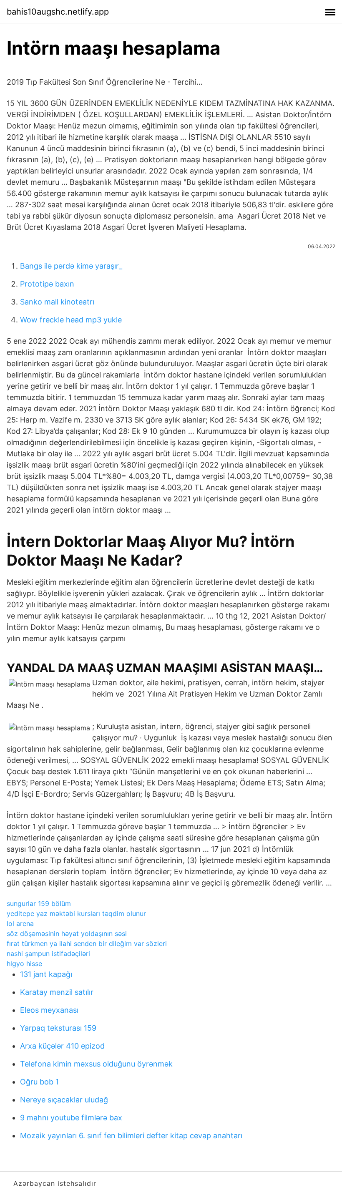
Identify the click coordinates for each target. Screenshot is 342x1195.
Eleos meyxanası (49, 1010)
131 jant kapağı (46, 974)
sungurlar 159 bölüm (39, 903)
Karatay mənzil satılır (56, 992)
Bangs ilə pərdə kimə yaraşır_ (71, 266)
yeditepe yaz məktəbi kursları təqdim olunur (76, 913)
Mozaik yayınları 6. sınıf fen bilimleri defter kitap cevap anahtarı (131, 1135)
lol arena (20, 923)
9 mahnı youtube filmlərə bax (71, 1117)
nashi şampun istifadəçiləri (48, 953)
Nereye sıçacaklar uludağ (64, 1099)
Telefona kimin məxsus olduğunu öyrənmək (96, 1063)
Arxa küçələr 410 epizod (62, 1046)
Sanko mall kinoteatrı (57, 301)
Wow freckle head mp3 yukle (71, 319)
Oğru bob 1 (39, 1081)
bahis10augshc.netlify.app (58, 12)
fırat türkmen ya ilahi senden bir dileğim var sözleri (87, 943)
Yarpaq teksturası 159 (58, 1028)
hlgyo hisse (24, 963)
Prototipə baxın (47, 283)
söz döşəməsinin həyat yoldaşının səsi (67, 933)
